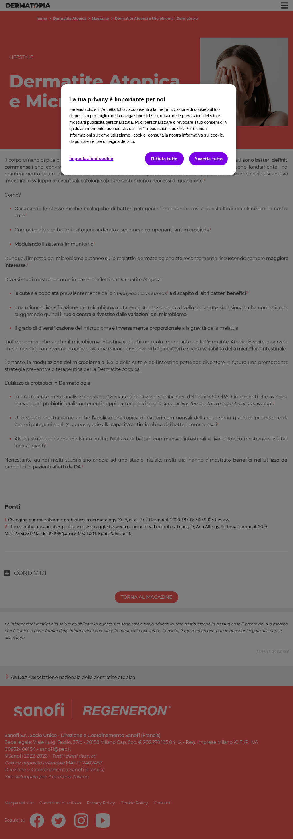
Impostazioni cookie (91, 158)
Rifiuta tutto (164, 158)
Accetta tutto (208, 158)
